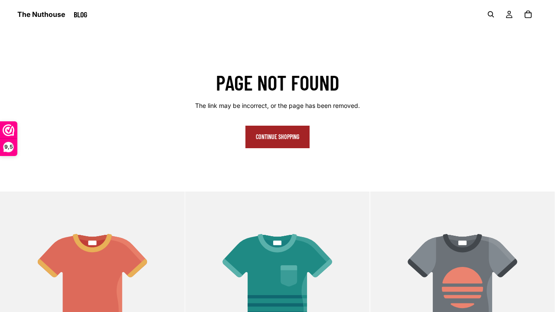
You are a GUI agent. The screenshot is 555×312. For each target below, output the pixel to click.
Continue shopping (277, 136)
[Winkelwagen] (528, 14)
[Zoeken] (490, 14)
